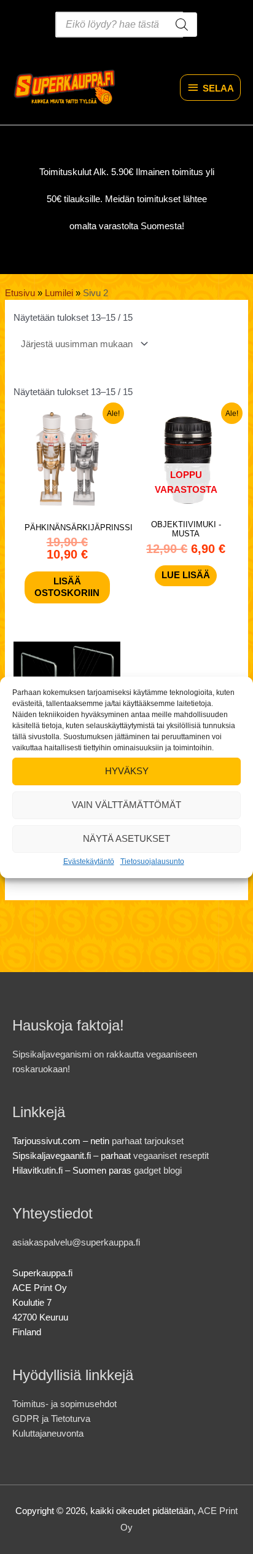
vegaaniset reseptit (171, 1156)
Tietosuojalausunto (152, 861)
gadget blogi (158, 1170)
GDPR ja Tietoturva (51, 1419)
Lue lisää (186, 575)
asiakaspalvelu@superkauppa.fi (76, 1242)
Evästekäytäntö (88, 861)
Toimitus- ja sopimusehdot (64, 1404)
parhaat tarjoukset (148, 1141)
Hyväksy (127, 771)
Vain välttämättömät (126, 804)
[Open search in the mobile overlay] (126, 24)
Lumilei (59, 293)
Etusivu (20, 293)
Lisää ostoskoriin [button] (66, 587)
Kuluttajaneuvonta (48, 1433)
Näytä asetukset (126, 838)
